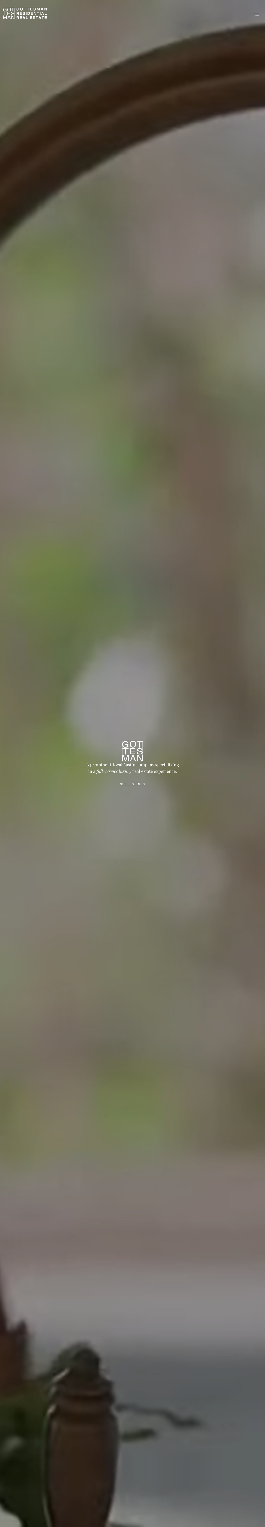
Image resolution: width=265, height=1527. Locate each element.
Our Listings (132, 784)
